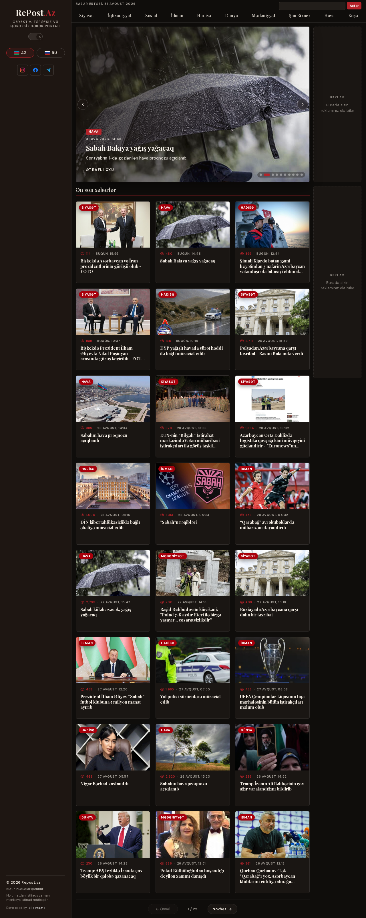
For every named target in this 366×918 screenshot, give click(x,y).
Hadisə (204, 15)
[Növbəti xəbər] (302, 104)
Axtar (354, 6)
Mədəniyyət (263, 15)
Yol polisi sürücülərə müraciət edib (190, 699)
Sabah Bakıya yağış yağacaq (130, 148)
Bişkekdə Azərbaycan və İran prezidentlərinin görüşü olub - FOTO (110, 266)
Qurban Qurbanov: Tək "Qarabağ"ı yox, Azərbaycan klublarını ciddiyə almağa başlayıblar (267, 876)
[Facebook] (35, 70)
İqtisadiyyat (119, 15)
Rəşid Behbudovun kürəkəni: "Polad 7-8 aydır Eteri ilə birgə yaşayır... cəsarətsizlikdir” (190, 615)
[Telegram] (48, 70)
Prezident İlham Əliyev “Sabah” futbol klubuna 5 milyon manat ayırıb (112, 702)
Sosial (151, 15)
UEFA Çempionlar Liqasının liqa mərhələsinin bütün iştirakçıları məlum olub (272, 702)
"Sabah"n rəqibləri (178, 522)
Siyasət (86, 15)
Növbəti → (222, 909)
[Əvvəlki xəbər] (82, 104)
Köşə (353, 15)
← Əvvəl (163, 909)
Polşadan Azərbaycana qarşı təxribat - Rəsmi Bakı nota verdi (271, 350)
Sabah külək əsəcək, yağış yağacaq (105, 612)
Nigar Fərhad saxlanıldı (104, 783)
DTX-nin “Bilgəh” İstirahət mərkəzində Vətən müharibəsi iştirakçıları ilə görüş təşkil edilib (190, 441)
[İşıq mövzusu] (35, 36)
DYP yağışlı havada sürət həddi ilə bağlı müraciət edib (191, 350)
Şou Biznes (300, 15)
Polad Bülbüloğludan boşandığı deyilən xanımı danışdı (192, 873)
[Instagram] (22, 70)
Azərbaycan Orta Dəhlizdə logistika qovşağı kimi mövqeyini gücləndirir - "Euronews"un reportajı (272, 441)
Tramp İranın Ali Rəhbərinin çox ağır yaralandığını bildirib (272, 786)
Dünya (231, 15)
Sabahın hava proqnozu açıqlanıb (103, 438)
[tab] (261, 175)
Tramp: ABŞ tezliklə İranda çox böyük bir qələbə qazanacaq (111, 873)
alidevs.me (37, 908)
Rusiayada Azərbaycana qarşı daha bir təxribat (269, 612)
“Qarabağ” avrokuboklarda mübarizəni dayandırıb (267, 524)
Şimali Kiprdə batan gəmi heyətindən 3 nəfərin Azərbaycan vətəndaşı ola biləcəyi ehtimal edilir (272, 266)
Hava (329, 15)
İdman (177, 15)
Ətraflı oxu (100, 170)
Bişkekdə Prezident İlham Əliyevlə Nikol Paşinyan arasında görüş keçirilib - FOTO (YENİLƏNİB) (112, 353)
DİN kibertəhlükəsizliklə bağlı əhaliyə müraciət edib (110, 524)
